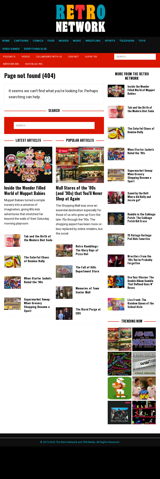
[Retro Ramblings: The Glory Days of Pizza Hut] (64, 250)
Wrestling (93, 40)
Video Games (11, 48)
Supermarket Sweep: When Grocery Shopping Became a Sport (37, 305)
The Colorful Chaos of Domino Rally (36, 259)
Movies (64, 40)
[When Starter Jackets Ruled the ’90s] (12, 282)
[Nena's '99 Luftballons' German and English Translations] (119, 412)
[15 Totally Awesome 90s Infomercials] (144, 363)
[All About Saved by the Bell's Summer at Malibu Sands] (144, 388)
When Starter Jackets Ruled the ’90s (38, 280)
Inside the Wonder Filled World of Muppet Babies (24, 190)
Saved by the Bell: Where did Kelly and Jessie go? (139, 196)
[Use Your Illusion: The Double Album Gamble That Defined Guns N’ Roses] (116, 281)
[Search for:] (135, 56)
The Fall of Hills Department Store (87, 269)
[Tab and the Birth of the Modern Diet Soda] (12, 240)
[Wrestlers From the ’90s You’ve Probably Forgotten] (116, 260)
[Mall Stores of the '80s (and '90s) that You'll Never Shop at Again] (119, 339)
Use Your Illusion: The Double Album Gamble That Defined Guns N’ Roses (141, 282)
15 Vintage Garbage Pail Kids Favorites (139, 237)
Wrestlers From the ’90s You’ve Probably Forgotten (140, 259)
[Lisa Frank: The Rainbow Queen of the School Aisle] (116, 304)
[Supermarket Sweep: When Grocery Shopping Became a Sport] (12, 303)
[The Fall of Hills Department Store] (64, 271)
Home (6, 40)
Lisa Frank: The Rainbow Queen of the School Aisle (141, 303)
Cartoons (21, 40)
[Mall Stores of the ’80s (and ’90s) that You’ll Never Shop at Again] (80, 165)
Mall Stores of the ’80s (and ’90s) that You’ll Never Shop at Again (79, 193)
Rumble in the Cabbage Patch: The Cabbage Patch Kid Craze (141, 217)
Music (77, 40)
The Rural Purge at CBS (88, 311)
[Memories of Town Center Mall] (64, 292)
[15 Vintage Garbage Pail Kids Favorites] (116, 239)
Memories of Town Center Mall (87, 290)
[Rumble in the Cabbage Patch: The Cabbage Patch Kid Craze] (116, 218)
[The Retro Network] (80, 34)
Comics (38, 40)
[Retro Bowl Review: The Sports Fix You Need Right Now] (119, 388)
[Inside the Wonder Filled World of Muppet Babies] (28, 165)
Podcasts (9, 56)
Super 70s (91, 56)
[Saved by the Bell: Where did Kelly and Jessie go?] (116, 197)
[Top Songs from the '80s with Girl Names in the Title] (119, 363)
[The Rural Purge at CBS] (64, 313)
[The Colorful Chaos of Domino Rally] (12, 261)
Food (51, 40)
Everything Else (35, 48)
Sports (110, 40)
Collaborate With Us (49, 56)
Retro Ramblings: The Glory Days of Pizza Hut (87, 250)
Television (126, 40)
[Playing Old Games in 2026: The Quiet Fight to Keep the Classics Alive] (144, 412)
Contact (73, 56)
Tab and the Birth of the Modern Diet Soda (38, 238)
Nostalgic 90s (33, 64)
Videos (26, 56)
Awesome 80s (11, 64)
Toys (142, 40)
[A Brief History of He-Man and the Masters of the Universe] (144, 339)
